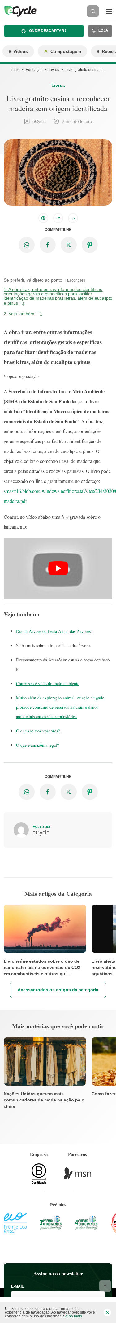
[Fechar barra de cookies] (107, 1312)
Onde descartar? (47, 31)
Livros (54, 70)
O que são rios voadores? (38, 731)
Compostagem (65, 51)
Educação (34, 70)
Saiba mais (72, 1316)
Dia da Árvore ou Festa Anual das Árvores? (54, 631)
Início (15, 70)
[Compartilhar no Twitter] (69, 245)
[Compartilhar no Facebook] (48, 245)
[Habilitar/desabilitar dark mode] (43, 218)
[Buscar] (93, 11)
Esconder (75, 280)
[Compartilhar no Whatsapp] (27, 245)
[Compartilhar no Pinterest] (90, 245)
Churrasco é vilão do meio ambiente (47, 683)
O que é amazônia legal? (37, 745)
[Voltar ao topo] (105, 1286)
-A (73, 218)
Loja (102, 30)
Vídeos (20, 51)
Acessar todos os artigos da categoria (58, 989)
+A (58, 218)
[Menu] (109, 11)
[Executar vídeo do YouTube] (58, 568)
